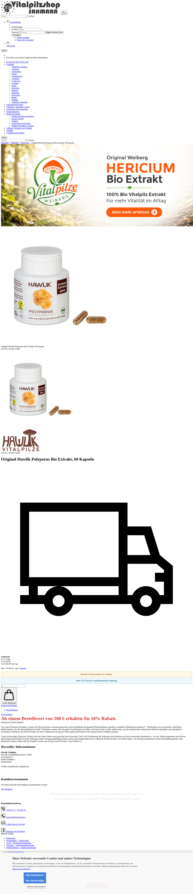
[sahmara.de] (31, 13)
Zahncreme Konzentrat (21, 123)
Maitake (15, 90)
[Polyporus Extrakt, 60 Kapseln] (40, 428)
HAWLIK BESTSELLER (17, 62)
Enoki (14, 86)
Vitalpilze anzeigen (19, 67)
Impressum (10, 838)
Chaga (14, 74)
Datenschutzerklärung (21, 869)
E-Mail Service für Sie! (15, 824)
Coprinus (15, 78)
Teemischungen (12, 112)
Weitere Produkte (13, 114)
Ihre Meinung (6, 789)
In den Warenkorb (9, 703)
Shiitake (15, 100)
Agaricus (15, 69)
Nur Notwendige (35, 880)
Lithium (15, 121)
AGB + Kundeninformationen (18, 843)
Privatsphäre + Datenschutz (17, 840)
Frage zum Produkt (9, 705)
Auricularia (16, 71)
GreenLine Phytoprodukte (17, 109)
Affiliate (10, 128)
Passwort (15, 32)
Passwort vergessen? (25, 40)
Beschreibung (12, 710)
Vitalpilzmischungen (14, 104)
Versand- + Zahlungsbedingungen (20, 845)
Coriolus (15, 83)
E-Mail (14, 29)
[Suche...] (27, 16)
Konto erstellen (23, 37)
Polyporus (16, 95)
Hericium (15, 88)
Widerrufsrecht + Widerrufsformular (21, 848)
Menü (4, 51)
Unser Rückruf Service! (15, 817)
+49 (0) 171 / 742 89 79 (16, 810)
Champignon (17, 76)
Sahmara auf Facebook (15, 831)
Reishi (14, 97)
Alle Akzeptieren (35, 875)
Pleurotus (15, 93)
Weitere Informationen (36, 886)
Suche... (31, 16)
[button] (13, 22)
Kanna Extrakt (18, 119)
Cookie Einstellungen (15, 852)
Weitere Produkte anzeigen (23, 116)
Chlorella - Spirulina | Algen (18, 107)
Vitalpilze (10, 64)
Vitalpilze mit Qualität (23, 128)
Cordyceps (16, 81)
